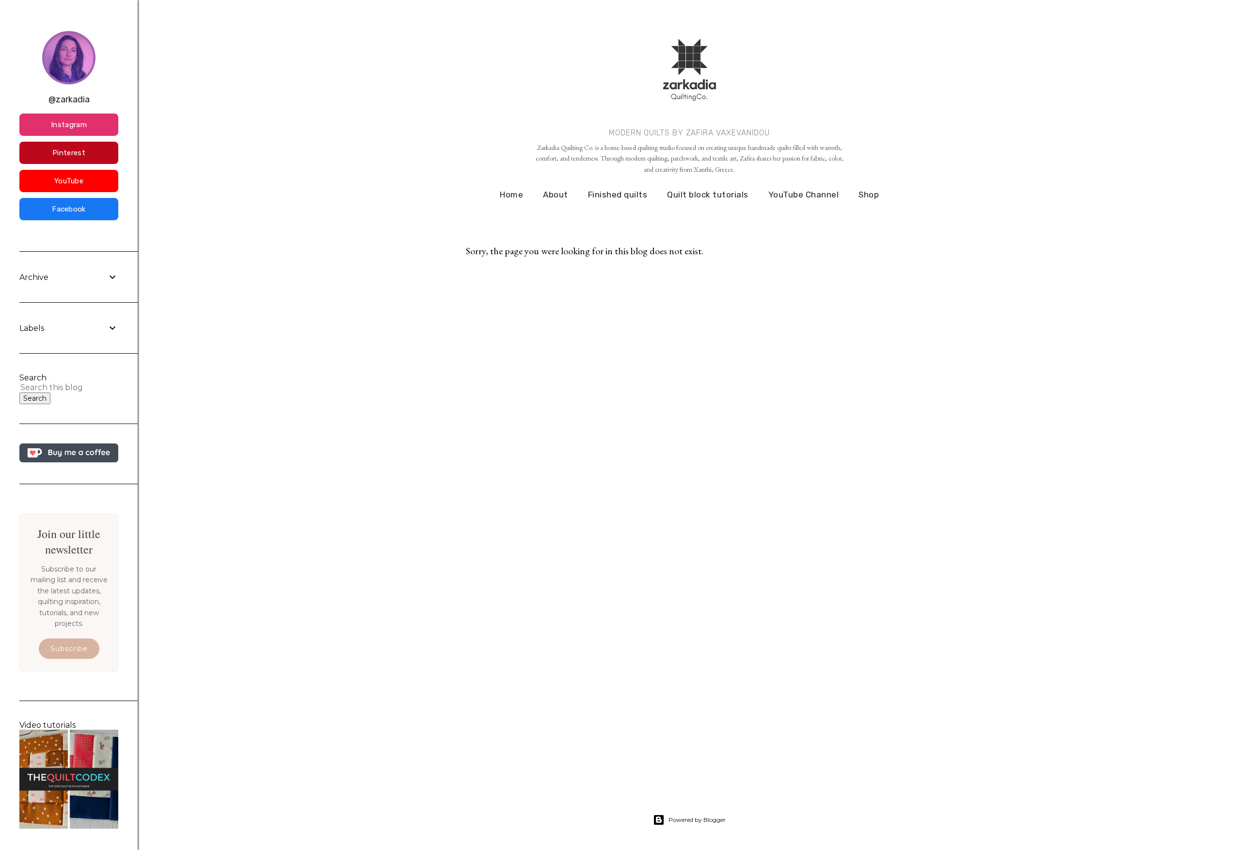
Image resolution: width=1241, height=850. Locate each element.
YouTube (68, 181)
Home (511, 194)
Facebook (68, 209)
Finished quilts (618, 194)
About (555, 194)
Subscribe (69, 648)
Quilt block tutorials (707, 194)
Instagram (69, 124)
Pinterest (68, 152)
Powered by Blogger (697, 819)
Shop (869, 194)
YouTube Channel (803, 194)
